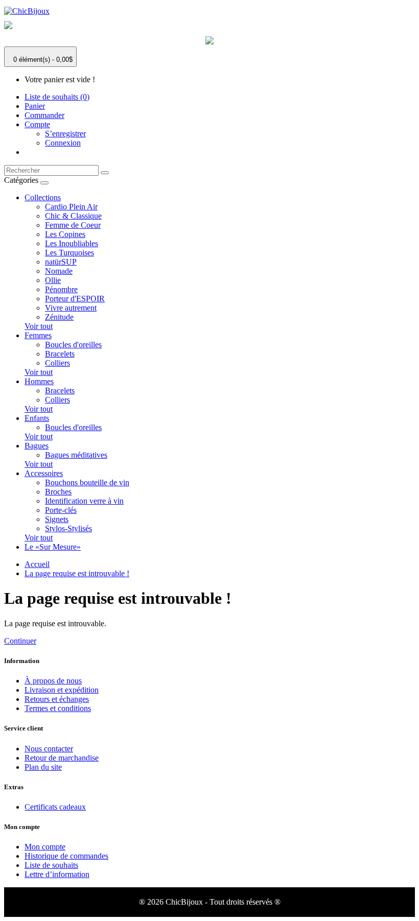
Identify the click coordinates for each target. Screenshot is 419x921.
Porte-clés (61, 510)
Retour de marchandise (62, 757)
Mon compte (45, 846)
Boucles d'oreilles (73, 344)
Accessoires (44, 473)
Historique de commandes (66, 856)
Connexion (63, 142)
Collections (43, 197)
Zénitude (59, 317)
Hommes (39, 381)
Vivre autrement (71, 307)
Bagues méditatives (76, 455)
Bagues (37, 445)
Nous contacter (49, 748)
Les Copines (65, 234)
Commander (44, 115)
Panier (35, 106)
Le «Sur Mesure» (53, 546)
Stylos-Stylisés (68, 528)
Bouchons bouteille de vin (87, 482)
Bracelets (60, 353)
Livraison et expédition (62, 690)
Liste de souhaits (51, 865)
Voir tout (39, 326)
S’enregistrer (65, 133)
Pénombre (61, 289)
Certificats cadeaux (55, 806)
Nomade (59, 271)
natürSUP (61, 261)
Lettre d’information (57, 874)
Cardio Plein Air (71, 206)
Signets (56, 519)
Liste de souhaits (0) (57, 96)
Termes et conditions (58, 708)
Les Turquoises (69, 252)
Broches (58, 491)
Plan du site (43, 767)
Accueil (37, 564)
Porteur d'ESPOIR (75, 298)
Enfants (37, 418)
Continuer (20, 640)
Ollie (53, 280)
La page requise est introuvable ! (77, 573)
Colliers (57, 363)
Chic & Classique (73, 215)
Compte (37, 124)
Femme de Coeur (73, 225)
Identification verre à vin (84, 501)
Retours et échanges (57, 699)
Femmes (38, 335)
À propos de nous (53, 680)
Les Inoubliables (71, 243)
